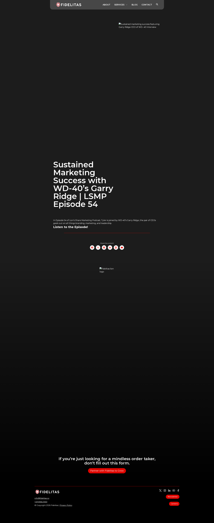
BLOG (135, 5)
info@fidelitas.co (42, 498)
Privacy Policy (66, 505)
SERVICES (119, 5)
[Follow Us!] (160, 490)
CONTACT (147, 5)
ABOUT (106, 5)
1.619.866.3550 (41, 502)
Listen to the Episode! (70, 227)
